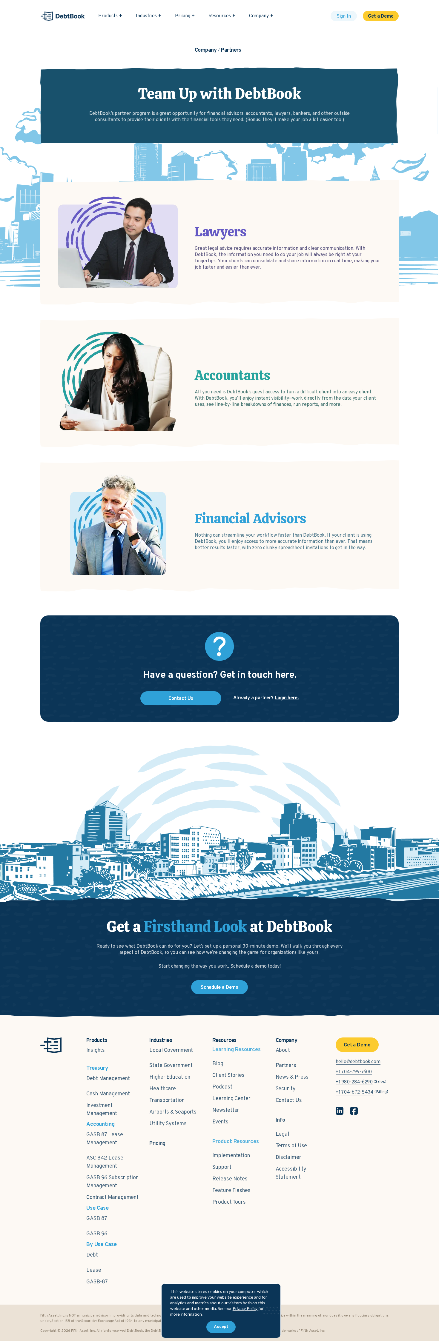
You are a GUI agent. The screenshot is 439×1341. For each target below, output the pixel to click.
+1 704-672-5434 (355, 1092)
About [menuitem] (283, 1050)
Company (259, 16)
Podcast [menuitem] (222, 1087)
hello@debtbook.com (358, 1062)
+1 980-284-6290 (354, 1082)
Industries (146, 16)
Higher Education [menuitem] (169, 1077)
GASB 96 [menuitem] (97, 1234)
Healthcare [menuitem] (162, 1089)
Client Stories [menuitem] (228, 1075)
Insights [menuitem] (95, 1050)
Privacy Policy (245, 1308)
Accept (221, 1326)
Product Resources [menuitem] (235, 1141)
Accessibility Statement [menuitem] (291, 1173)
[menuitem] (157, 1140)
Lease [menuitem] (93, 1270)
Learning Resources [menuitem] (236, 1050)
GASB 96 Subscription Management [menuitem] (112, 1181)
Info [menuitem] (280, 1120)
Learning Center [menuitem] (231, 1098)
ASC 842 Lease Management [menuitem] (104, 1162)
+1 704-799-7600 (354, 1072)
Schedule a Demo (220, 988)
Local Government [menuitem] (171, 1050)
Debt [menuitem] (92, 1255)
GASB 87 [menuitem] (96, 1218)
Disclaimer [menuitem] (288, 1157)
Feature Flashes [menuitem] (231, 1190)
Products (108, 16)
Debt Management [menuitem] (108, 1078)
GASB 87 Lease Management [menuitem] (104, 1138)
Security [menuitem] (286, 1089)
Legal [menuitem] (282, 1134)
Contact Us (180, 699)
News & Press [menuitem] (292, 1077)
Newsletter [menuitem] (225, 1110)
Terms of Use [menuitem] (291, 1146)
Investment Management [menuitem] (101, 1109)
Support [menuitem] (221, 1167)
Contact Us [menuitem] (289, 1100)
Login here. (287, 698)
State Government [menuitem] (170, 1065)
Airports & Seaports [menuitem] (173, 1112)
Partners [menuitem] (286, 1065)
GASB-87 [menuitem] (97, 1282)
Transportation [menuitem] (167, 1100)
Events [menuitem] (220, 1122)
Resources (219, 16)
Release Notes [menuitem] (230, 1179)
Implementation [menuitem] (231, 1155)
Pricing (182, 16)
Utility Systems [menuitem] (168, 1123)
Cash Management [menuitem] (108, 1094)
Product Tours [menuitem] (229, 1202)
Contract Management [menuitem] (112, 1197)
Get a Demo (381, 16)
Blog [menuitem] (217, 1063)
